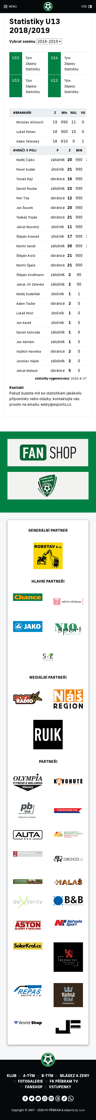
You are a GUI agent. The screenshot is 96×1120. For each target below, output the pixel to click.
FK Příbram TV (64, 1081)
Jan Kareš (23, 323)
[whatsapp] (71, 1098)
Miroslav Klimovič (29, 122)
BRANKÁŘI (23, 113)
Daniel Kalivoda (28, 332)
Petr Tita (22, 198)
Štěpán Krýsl (25, 256)
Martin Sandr (26, 246)
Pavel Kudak (25, 169)
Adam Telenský (27, 141)
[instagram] (45, 1098)
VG (83, 113)
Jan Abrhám (25, 342)
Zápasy (31, 63)
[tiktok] (64, 1098)
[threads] (58, 1098)
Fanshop (33, 1086)
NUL (73, 113)
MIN (79, 150)
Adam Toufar (25, 304)
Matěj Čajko (25, 160)
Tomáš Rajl (24, 179)
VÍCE (84, 6)
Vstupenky (60, 1086)
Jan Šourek (24, 208)
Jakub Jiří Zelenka (30, 284)
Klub (12, 1075)
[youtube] (38, 1098)
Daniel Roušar (26, 189)
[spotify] (51, 1098)
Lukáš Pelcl (24, 313)
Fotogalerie (30, 1081)
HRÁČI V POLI (26, 150)
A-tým (29, 1075)
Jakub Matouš (27, 371)
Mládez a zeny (74, 1075)
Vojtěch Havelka (28, 351)
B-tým (47, 1075)
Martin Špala (25, 265)
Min (64, 113)
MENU (13, 6)
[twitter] (31, 1098)
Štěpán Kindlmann (30, 275)
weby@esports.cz (56, 404)
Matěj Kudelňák (28, 294)
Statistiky (33, 69)
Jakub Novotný (27, 227)
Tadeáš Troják (26, 217)
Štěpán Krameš (27, 236)
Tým (29, 58)
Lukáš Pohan (25, 132)
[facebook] (25, 1098)
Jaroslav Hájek (27, 361)
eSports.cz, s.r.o (74, 1110)
